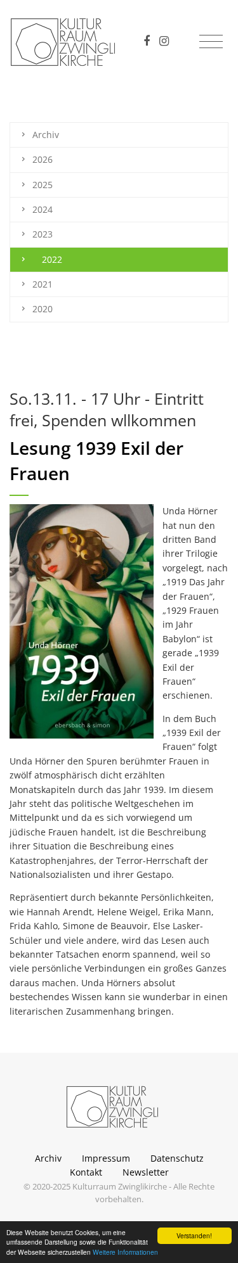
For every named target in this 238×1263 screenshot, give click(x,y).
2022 (52, 259)
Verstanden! (194, 1235)
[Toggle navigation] (211, 42)
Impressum (106, 1158)
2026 (42, 159)
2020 (42, 309)
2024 (42, 209)
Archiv (45, 135)
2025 (42, 185)
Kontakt (86, 1172)
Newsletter (145, 1172)
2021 (42, 284)
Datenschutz (177, 1158)
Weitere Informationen (125, 1252)
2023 (42, 234)
